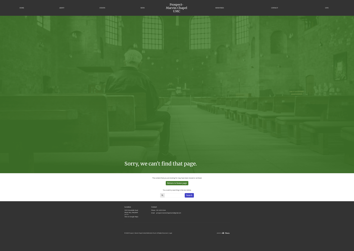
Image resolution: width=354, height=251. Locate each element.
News (142, 8)
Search (189, 195)
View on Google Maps (131, 217)
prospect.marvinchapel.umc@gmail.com (168, 213)
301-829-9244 (161, 210)
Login (170, 233)
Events (102, 8)
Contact (274, 8)
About (61, 8)
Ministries (219, 8)
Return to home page (177, 183)
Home (22, 8)
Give (327, 8)
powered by (222, 234)
